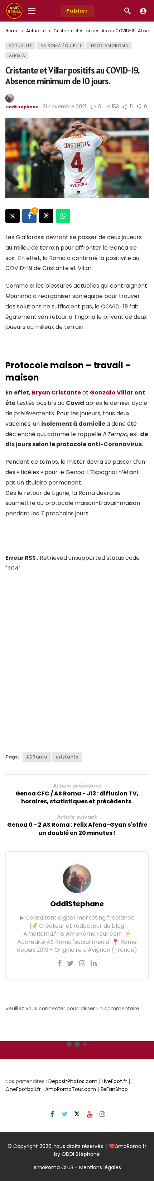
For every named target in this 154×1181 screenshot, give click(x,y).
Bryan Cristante (56, 392)
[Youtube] (89, 1114)
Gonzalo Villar (111, 392)
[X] (77, 1114)
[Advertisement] (77, 661)
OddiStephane (21, 107)
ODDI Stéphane (81, 1154)
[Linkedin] (94, 963)
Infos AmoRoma (109, 45)
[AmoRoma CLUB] (143, 10)
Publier (77, 10)
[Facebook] (60, 963)
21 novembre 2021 (64, 106)
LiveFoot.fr (114, 1081)
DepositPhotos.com (72, 1081)
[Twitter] (70, 963)
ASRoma (37, 757)
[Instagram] (82, 963)
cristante (67, 757)
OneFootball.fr (23, 1089)
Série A (17, 55)
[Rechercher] (127, 10)
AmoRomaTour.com (70, 1089)
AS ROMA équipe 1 (60, 45)
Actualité (20, 45)
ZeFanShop (114, 1089)
